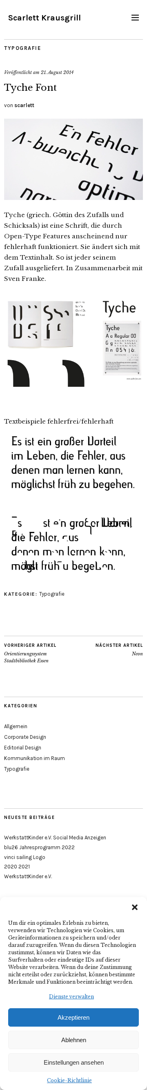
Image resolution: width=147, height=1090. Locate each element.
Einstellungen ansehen (74, 1062)
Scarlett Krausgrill (44, 17)
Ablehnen (73, 1039)
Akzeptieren (73, 1017)
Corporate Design (25, 737)
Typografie (22, 48)
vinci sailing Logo (24, 857)
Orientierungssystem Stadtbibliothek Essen (30, 653)
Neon (119, 650)
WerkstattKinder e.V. (28, 876)
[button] (135, 907)
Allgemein (15, 726)
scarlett (24, 105)
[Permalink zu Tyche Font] (73, 197)
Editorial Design (22, 748)
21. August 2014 (57, 72)
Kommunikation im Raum (34, 758)
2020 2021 (17, 866)
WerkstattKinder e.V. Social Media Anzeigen (55, 837)
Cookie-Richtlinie (69, 1080)
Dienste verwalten (71, 997)
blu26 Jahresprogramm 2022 (39, 847)
